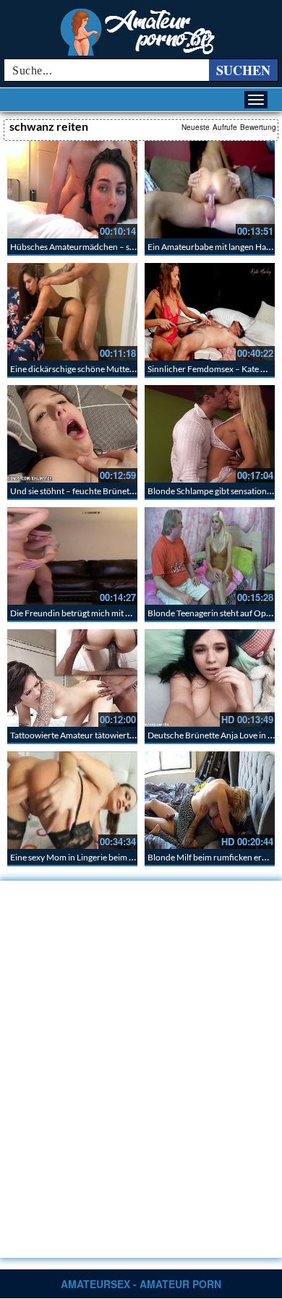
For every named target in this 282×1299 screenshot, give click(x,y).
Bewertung (258, 127)
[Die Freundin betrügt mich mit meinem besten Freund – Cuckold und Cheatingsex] (72, 556)
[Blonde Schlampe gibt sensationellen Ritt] (210, 434)
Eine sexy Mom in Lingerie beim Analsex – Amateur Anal (114, 857)
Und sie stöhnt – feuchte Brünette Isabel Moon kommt (111, 490)
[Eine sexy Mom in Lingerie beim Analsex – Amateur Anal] (72, 800)
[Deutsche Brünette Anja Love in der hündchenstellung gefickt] (210, 678)
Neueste (195, 127)
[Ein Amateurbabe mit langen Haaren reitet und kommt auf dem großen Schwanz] (210, 189)
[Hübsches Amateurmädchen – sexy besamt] (72, 189)
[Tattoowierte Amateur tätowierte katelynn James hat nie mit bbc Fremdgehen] (72, 678)
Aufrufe (225, 127)
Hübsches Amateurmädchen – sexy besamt (90, 246)
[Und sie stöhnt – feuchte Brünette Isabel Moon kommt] (72, 434)
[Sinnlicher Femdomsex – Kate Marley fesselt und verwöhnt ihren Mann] (210, 312)
